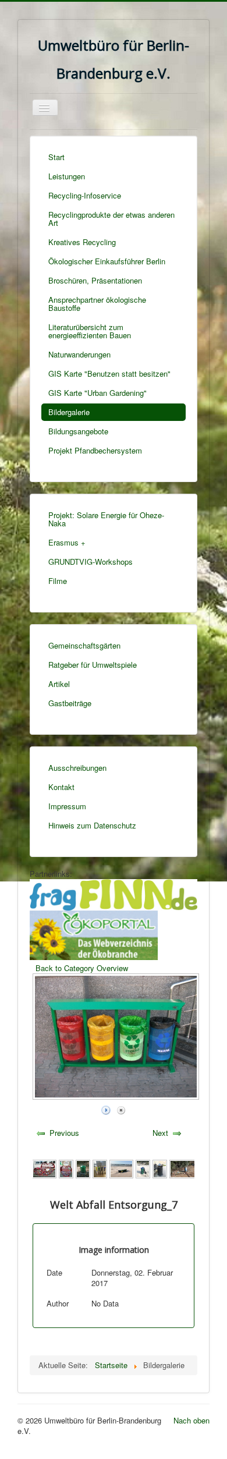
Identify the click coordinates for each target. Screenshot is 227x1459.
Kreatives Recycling (82, 241)
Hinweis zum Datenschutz (92, 825)
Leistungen (66, 176)
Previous (64, 1132)
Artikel (59, 683)
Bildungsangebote (78, 431)
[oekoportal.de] (94, 934)
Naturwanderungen (79, 354)
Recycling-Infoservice (84, 195)
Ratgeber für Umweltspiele (92, 664)
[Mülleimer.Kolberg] (159, 1167)
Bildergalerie (69, 411)
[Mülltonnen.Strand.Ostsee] (121, 1167)
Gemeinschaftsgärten (84, 645)
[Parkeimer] (83, 1167)
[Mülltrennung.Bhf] (100, 1167)
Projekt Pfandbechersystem (95, 450)
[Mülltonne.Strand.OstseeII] (143, 1167)
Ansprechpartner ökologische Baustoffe (97, 303)
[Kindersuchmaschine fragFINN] (113, 894)
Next (160, 1132)
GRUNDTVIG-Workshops (90, 561)
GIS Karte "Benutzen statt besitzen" (109, 373)
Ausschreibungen (77, 767)
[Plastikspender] (44, 1167)
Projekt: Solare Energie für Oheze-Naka (106, 519)
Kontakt (61, 786)
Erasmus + (67, 542)
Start (56, 156)
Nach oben (191, 1420)
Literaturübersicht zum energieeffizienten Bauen (89, 331)
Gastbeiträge (69, 703)
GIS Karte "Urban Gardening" (97, 392)
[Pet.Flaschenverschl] (66, 1167)
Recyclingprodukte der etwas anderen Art (111, 218)
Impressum (67, 806)
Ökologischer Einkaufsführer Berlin (106, 261)
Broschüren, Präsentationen (95, 280)
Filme (57, 580)
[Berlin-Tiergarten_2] (182, 1167)
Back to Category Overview (82, 967)
